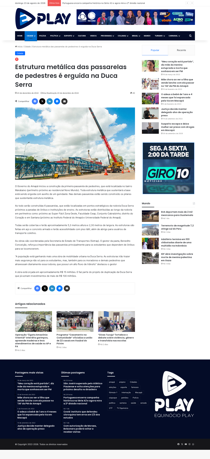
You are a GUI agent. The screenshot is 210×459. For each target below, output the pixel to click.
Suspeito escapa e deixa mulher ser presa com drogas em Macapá (177, 127)
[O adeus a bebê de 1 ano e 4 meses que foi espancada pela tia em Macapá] (150, 98)
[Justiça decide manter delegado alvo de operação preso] (150, 113)
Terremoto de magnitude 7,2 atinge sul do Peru (177, 227)
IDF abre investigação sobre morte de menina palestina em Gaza (177, 257)
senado (143, 403)
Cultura (82, 36)
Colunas (122, 36)
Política (54, 36)
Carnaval (173, 36)
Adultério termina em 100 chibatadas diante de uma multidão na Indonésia (176, 242)
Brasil (135, 36)
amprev (122, 382)
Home (19, 36)
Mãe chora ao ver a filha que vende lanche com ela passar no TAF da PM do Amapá (177, 83)
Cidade (30, 36)
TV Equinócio (122, 408)
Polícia (42, 36)
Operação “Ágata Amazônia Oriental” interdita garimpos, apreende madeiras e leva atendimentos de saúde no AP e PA (33, 340)
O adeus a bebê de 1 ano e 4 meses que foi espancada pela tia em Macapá (176, 97)
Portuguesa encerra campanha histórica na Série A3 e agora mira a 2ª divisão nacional (103, 3)
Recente (181, 50)
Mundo (147, 36)
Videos (93, 36)
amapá (112, 382)
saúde (133, 403)
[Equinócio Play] (43, 19)
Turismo (159, 36)
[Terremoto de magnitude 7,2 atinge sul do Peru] (150, 230)
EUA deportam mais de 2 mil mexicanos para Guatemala (177, 213)
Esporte (68, 36)
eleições (112, 387)
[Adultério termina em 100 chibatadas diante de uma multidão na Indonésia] (150, 243)
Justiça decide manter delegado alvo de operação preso (177, 112)
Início (19, 46)
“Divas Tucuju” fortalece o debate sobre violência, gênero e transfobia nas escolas (116, 337)
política (112, 403)
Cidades (133, 382)
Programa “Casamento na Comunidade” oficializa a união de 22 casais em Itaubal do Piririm (74, 339)
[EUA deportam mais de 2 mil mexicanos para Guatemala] (150, 216)
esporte (124, 387)
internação (126, 392)
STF (111, 408)
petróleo (124, 397)
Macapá (138, 392)
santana (123, 403)
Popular (155, 50)
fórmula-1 (113, 392)
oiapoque (113, 397)
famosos (135, 387)
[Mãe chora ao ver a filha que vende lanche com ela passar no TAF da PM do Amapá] (150, 84)
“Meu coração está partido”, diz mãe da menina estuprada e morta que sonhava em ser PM (177, 66)
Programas (106, 36)
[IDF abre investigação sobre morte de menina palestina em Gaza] (150, 258)
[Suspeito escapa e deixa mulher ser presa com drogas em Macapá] (150, 128)
